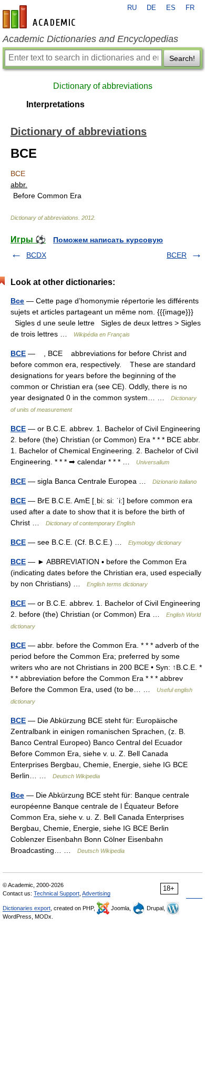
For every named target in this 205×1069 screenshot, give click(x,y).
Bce (17, 301)
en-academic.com (40, 16)
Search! (182, 58)
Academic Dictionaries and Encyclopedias (90, 39)
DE (151, 8)
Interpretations (55, 104)
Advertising (96, 893)
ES (171, 8)
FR (190, 8)
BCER (177, 255)
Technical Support (56, 893)
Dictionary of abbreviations (102, 86)
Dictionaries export (26, 908)
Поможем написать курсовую (108, 240)
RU (132, 8)
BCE (18, 353)
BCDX (36, 255)
